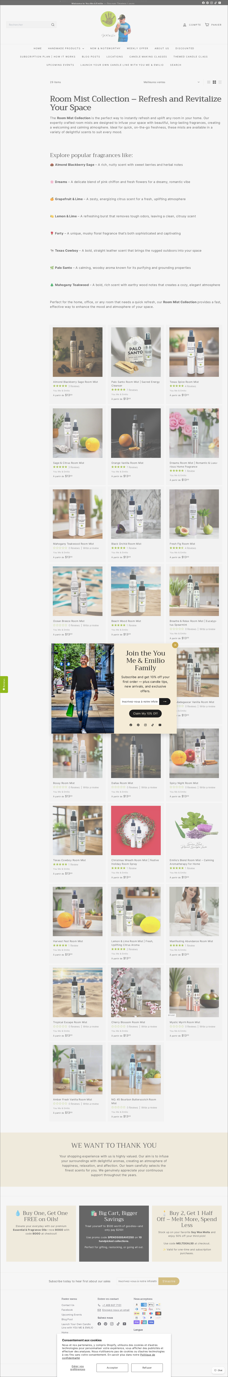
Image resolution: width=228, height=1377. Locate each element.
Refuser (147, 1367)
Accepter (112, 1367)
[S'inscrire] (164, 701)
